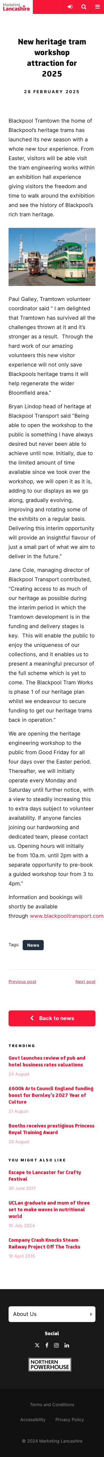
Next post (85, 981)
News (33, 945)
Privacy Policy (69, 1419)
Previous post (22, 981)
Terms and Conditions (52, 1404)
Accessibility (33, 1419)
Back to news (56, 1018)
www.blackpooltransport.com (66, 916)
